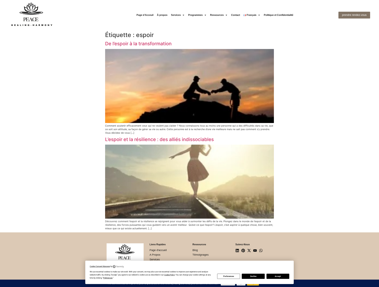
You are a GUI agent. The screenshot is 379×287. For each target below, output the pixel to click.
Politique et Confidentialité (278, 15)
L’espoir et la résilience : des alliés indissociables (159, 139)
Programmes (195, 15)
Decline (253, 276)
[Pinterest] (243, 250)
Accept (278, 276)
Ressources (217, 15)
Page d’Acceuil (144, 15)
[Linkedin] (237, 250)
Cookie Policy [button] (169, 275)
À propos (162, 15)
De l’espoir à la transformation (138, 43)
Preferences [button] (108, 278)
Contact (235, 15)
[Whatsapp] (261, 250)
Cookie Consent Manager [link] (100, 266)
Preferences (228, 276)
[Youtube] (255, 250)
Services (176, 15)
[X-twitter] (249, 250)
